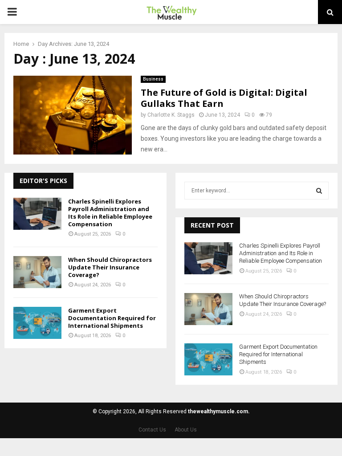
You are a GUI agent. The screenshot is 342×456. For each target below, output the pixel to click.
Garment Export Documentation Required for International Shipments (112, 318)
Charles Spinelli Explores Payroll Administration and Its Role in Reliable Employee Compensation (110, 212)
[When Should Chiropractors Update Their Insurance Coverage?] (37, 272)
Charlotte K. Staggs (171, 115)
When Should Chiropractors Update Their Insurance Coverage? (110, 267)
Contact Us (152, 430)
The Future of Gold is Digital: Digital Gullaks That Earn (224, 98)
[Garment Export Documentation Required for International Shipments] (37, 323)
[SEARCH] (319, 191)
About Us (186, 430)
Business (153, 79)
